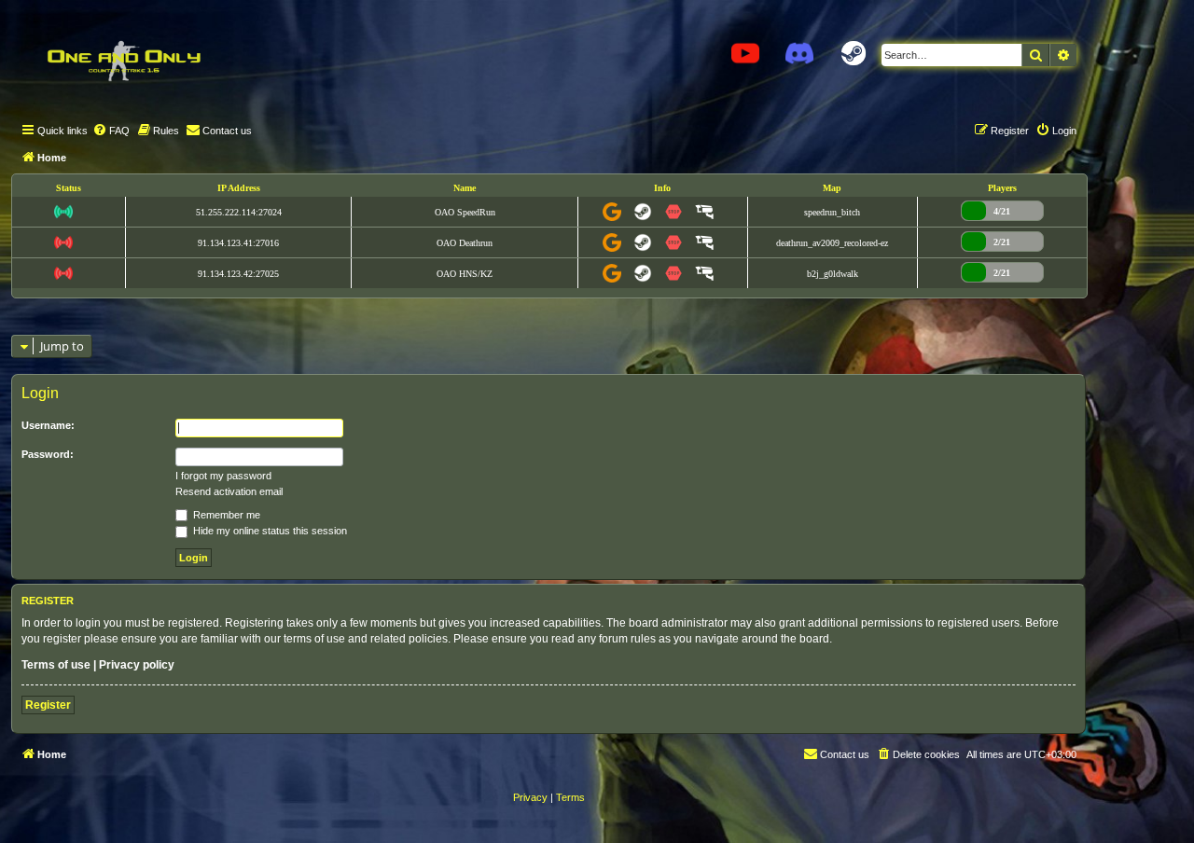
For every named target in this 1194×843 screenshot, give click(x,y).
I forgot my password (223, 475)
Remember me (225, 514)
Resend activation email (229, 491)
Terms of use (55, 664)
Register (48, 705)
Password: (47, 454)
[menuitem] (111, 130)
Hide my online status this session (268, 530)
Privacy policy (136, 664)
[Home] (123, 60)
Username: (48, 425)
